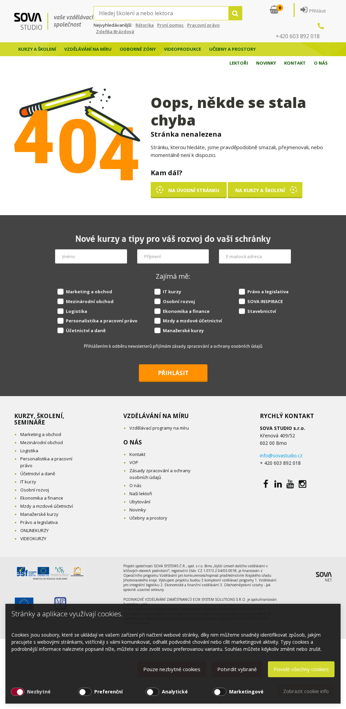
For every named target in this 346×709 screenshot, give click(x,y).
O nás (321, 63)
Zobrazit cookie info (306, 691)
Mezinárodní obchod (90, 301)
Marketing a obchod (89, 292)
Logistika (76, 311)
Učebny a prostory (232, 49)
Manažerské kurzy (183, 330)
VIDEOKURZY (33, 538)
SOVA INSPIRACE (265, 301)
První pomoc (170, 25)
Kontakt (295, 63)
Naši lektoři (140, 493)
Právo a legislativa (268, 292)
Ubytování (139, 502)
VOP (133, 462)
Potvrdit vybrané (237, 669)
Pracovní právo (203, 25)
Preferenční (108, 691)
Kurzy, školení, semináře (39, 419)
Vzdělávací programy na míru (159, 428)
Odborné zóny (138, 49)
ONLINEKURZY (34, 530)
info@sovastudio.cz (281, 455)
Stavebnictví (261, 311)
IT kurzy (172, 292)
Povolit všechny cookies (301, 669)
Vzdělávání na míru (88, 49)
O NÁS (132, 442)
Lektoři (238, 63)
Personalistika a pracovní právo (102, 321)
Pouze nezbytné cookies (171, 669)
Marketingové (246, 691)
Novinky (266, 63)
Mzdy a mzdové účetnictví (192, 321)
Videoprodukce (182, 49)
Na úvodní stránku (193, 190)
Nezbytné (39, 691)
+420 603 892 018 (298, 36)
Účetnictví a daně (86, 330)
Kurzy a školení (37, 49)
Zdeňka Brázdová (115, 31)
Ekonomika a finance (186, 311)
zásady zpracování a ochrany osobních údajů (217, 346)
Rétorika (144, 25)
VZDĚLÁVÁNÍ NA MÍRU (156, 416)
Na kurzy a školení (260, 190)
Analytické (175, 691)
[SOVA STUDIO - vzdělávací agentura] (54, 21)
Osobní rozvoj (179, 301)
